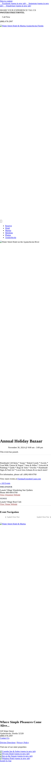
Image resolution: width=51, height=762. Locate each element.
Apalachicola (10, 237)
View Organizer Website (10, 495)
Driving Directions (7, 742)
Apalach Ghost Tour (13, 517)
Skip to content (6, 1)
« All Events (5, 483)
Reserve (8, 226)
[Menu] (1, 221)
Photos (8, 235)
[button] (5, 761)
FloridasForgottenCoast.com (29, 479)
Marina (8, 230)
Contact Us (4, 738)
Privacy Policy (23, 742)
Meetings (9, 233)
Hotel (7, 228)
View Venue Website (8, 504)
